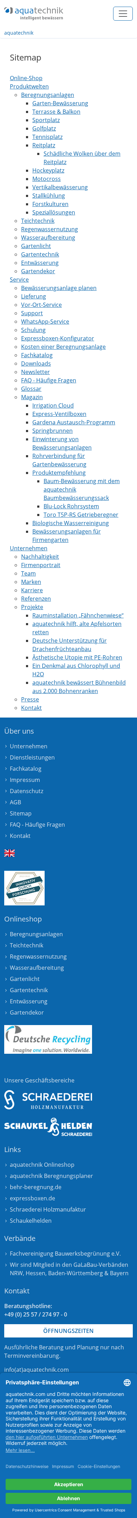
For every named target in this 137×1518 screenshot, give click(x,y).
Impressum (25, 780)
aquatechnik (18, 32)
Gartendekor (27, 1012)
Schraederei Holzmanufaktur (48, 1209)
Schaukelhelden (31, 1220)
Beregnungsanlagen (36, 934)
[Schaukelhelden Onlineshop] (48, 1127)
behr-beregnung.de (35, 1187)
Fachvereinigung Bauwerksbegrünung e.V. (65, 1253)
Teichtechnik (26, 945)
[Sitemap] (33, 14)
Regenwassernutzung (38, 956)
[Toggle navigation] (123, 14)
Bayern (119, 1273)
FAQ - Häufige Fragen (37, 824)
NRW (16, 1273)
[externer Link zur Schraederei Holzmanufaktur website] (48, 1099)
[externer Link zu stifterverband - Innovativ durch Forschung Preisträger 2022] (24, 888)
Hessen (35, 1273)
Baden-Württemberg (75, 1273)
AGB (15, 802)
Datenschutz (26, 791)
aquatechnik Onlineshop (42, 1164)
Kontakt (20, 836)
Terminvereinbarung (31, 1356)
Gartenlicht (25, 979)
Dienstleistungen (32, 757)
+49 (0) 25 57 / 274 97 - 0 (35, 1314)
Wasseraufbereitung (37, 968)
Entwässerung (28, 1001)
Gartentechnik (29, 990)
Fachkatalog (25, 768)
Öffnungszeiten (68, 1331)
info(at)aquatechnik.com (36, 1370)
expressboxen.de (32, 1198)
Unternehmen (28, 746)
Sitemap (21, 813)
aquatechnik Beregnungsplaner (51, 1176)
